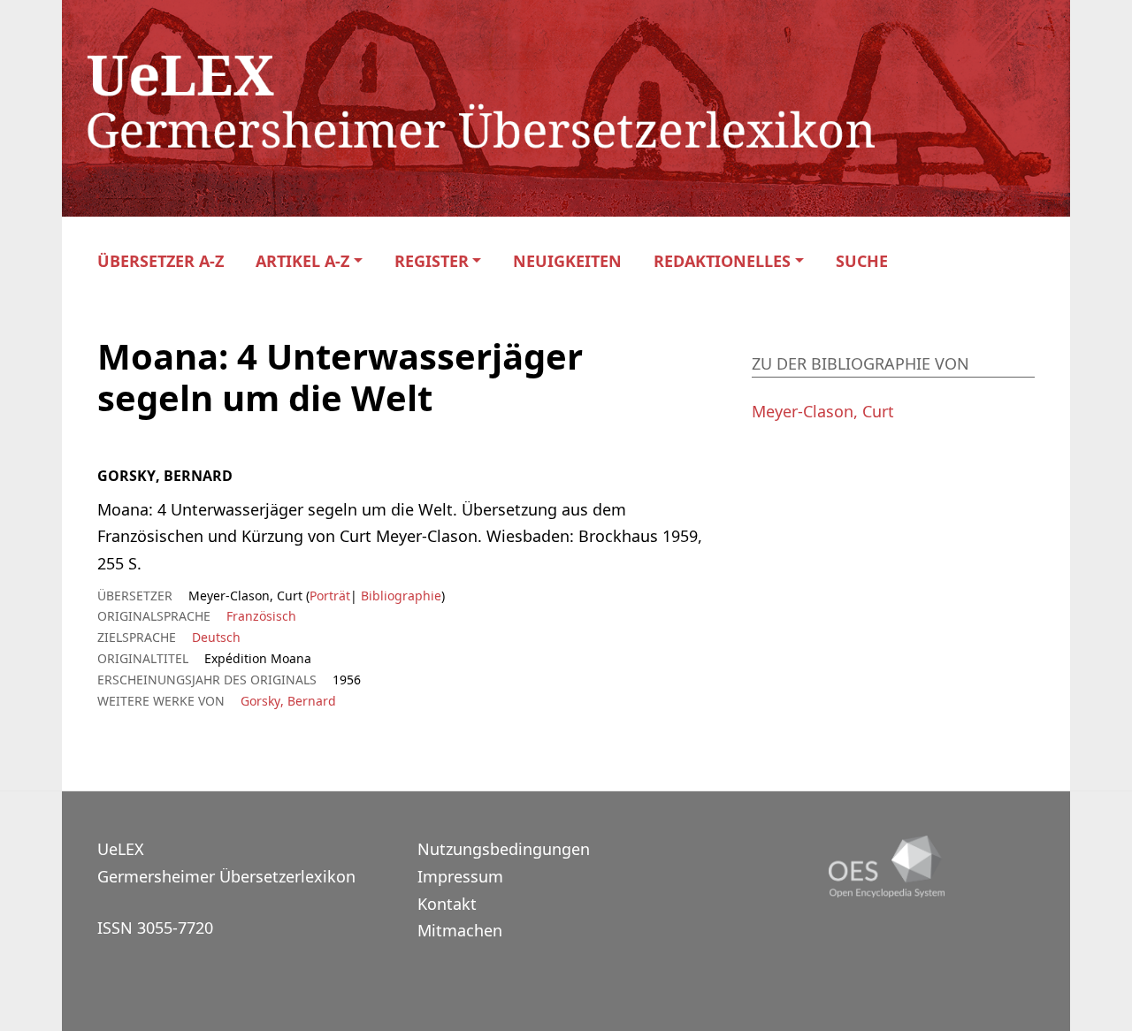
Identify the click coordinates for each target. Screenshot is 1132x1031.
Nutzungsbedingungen (503, 848)
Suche (862, 261)
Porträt (330, 595)
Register (431, 261)
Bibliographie (399, 595)
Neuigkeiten (567, 261)
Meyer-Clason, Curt (823, 411)
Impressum (460, 876)
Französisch (261, 615)
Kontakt (447, 903)
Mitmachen (459, 930)
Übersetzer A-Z (160, 261)
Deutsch (216, 637)
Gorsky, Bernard (288, 700)
